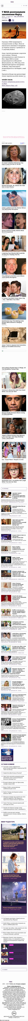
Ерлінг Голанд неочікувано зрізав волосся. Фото (17, 559)
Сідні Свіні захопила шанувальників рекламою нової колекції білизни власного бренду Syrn (19, 522)
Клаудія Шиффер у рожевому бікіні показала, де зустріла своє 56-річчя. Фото (18, 683)
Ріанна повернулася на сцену (12, 908)
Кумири (19, 567)
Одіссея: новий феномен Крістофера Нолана (19, 695)
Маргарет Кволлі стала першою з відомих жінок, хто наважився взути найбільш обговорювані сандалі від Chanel (13, 671)
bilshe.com (12, 984)
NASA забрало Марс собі (9, 85)
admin (10, 502)
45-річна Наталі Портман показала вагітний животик (12, 875)
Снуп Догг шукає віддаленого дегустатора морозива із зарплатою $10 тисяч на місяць (18, 496)
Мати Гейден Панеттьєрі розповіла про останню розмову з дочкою (19, 658)
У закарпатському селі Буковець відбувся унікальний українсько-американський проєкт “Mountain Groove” (13, 844)
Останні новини (7, 764)
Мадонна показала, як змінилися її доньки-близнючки (18, 706)
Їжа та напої (21, 502)
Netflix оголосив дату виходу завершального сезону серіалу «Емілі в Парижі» (18, 611)
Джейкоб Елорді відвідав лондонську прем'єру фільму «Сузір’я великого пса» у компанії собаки (19, 737)
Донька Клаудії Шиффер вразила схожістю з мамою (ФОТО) (19, 720)
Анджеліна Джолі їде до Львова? (18, 507)
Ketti (10, 531)
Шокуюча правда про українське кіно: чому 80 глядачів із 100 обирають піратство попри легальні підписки (19, 574)
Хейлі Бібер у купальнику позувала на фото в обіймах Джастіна (19, 635)
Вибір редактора (8, 822)
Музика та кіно (21, 579)
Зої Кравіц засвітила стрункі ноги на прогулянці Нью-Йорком (19, 623)
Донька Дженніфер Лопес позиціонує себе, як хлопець (17, 954)
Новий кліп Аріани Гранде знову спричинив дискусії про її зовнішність (19, 597)
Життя (3, 16)
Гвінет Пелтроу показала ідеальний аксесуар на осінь (17, 584)
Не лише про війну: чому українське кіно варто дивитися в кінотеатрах (19, 648)
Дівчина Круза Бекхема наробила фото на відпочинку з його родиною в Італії (17, 961)
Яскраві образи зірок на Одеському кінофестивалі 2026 (19, 536)
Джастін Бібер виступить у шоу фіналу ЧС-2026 (7, 758)
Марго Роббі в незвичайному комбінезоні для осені (18, 548)
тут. (24, 76)
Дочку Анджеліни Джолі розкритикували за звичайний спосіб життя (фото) (16, 947)
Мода (19, 553)
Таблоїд (19, 531)
